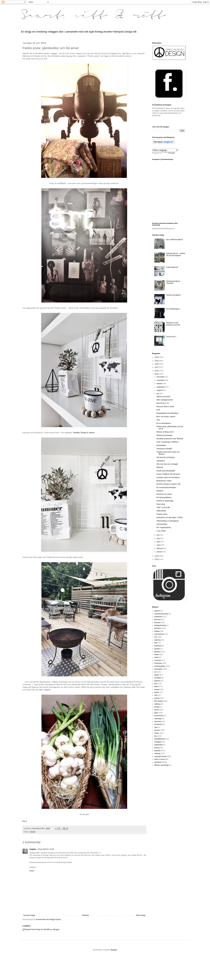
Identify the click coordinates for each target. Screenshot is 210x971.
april (159, 542)
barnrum (157, 620)
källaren (157, 681)
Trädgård (157, 742)
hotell (156, 657)
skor (156, 727)
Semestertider (161, 524)
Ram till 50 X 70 (162, 403)
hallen (156, 655)
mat (155, 695)
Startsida (85, 915)
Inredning (158, 663)
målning (157, 704)
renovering (158, 716)
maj (158, 538)
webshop (157, 762)
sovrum (157, 730)
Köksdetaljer (161, 445)
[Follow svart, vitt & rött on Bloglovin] (163, 143)
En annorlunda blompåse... (166, 487)
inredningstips (159, 666)
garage (157, 649)
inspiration (158, 669)
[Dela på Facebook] (64, 828)
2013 (157, 559)
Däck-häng (160, 504)
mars (159, 545)
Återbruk (159, 467)
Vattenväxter (161, 511)
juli (158, 394)
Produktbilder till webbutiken (167, 413)
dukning (157, 640)
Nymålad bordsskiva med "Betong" (169, 439)
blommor (157, 628)
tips (155, 736)
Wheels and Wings (161, 765)
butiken (157, 631)
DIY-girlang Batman (164, 497)
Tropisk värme (161, 514)
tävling (156, 748)
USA (158, 410)
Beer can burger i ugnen (165, 417)
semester (157, 721)
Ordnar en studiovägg (164, 501)
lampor (157, 689)
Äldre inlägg (140, 915)
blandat (32, 832)
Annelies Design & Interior (84, 433)
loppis (156, 692)
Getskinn (159, 491)
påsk (156, 713)
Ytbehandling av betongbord (167, 521)
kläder (156, 675)
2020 (157, 357)
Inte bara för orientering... (166, 457)
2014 (157, 556)
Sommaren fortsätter (164, 449)
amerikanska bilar (161, 614)
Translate (171, 153)
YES (158, 420)
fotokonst (157, 646)
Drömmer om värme (164, 494)
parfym (157, 707)
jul (155, 672)
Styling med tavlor (163, 397)
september (161, 387)
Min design (158, 701)
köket (156, 686)
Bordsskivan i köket (163, 481)
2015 (157, 374)
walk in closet (159, 759)
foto (155, 643)
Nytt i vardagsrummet (164, 400)
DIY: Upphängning (163, 527)
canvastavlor (159, 634)
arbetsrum (158, 617)
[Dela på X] (61, 828)
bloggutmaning (160, 625)
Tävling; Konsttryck (173, 295)
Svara (31, 871)
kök (155, 684)
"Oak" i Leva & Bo (163, 507)
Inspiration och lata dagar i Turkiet (169, 517)
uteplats (157, 751)
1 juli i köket (161, 531)
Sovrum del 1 (171, 337)
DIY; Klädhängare (173, 309)
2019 (157, 361)
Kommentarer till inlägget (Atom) (48, 919)
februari (160, 548)
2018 (157, 364)
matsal (156, 698)
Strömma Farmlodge (164, 435)
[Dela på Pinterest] (67, 828)
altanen (157, 611)
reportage (158, 719)
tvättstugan (158, 745)
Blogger (114, 950)
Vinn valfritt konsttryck (174, 240)
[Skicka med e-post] (56, 828)
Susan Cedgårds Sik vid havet (168, 474)
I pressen (157, 660)
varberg (157, 753)
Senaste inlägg (29, 915)
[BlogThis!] (58, 828)
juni (158, 535)
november (161, 380)
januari (160, 552)
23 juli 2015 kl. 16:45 (46, 849)
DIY (155, 637)
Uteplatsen (160, 461)
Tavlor (156, 733)
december (161, 377)
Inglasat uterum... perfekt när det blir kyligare (175, 254)
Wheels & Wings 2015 (165, 432)
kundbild (157, 678)
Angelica (33, 849)
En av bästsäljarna (163, 423)
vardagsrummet (160, 756)
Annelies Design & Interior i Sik (168, 484)
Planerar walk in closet (165, 407)
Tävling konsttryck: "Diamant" (173, 282)
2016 (157, 371)
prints (156, 710)
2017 (157, 367)
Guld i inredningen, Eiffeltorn (167, 442)
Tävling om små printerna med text (173, 324)
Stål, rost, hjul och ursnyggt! (167, 464)
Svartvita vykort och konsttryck (168, 478)
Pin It (24, 821)
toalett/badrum (159, 739)
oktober (160, 384)
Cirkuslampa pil (172, 267)
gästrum (157, 652)
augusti (160, 390)
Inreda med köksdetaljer (165, 471)
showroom (158, 724)
